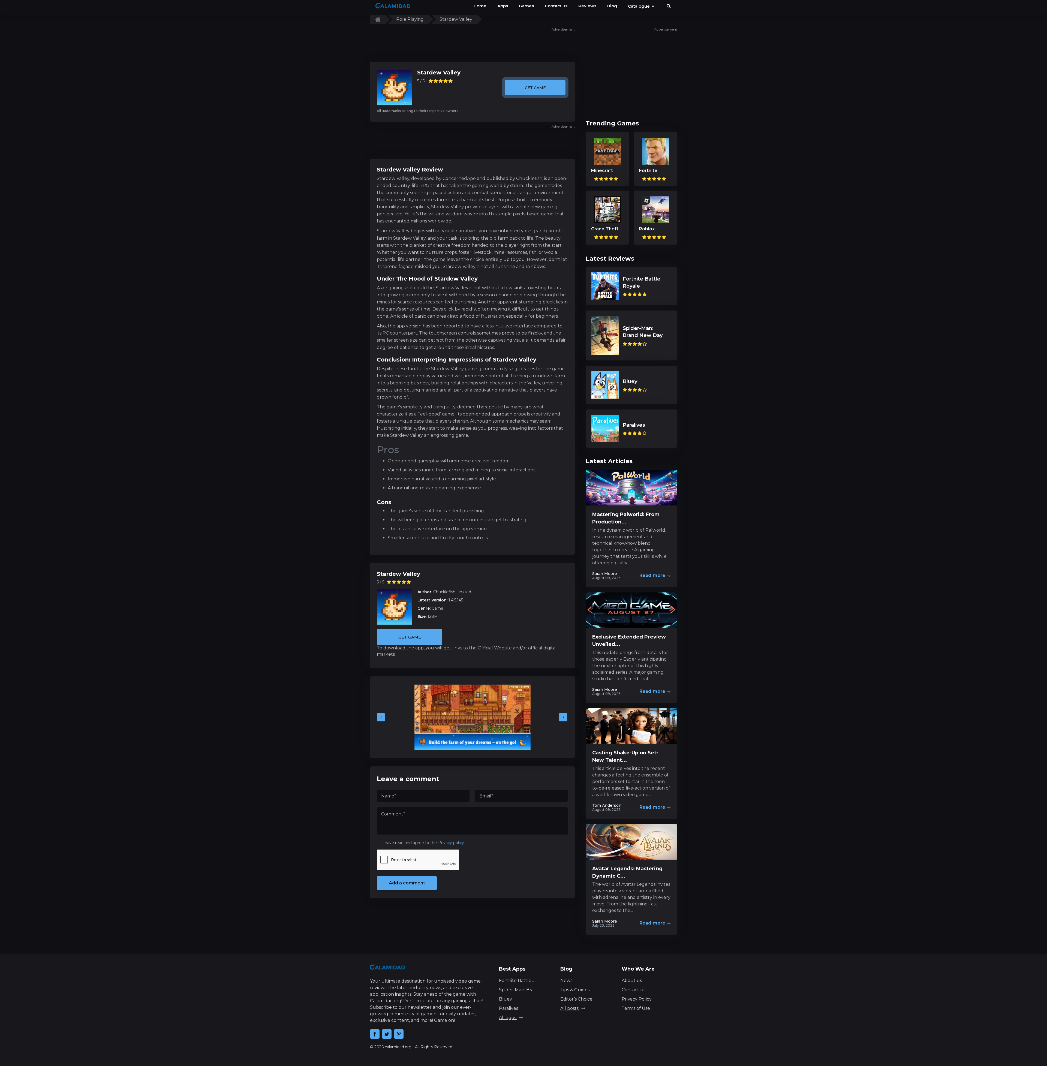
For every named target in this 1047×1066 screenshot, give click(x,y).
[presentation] (381, 717)
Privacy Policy (637, 999)
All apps (508, 1017)
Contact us (633, 989)
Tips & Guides (574, 989)
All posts (570, 1008)
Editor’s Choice (576, 999)
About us (632, 980)
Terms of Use (636, 1008)
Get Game (535, 87)
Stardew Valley (439, 72)
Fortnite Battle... (516, 980)
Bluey (505, 999)
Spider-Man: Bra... (517, 989)
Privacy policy (451, 842)
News (566, 980)
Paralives (508, 1008)
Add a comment (407, 883)
